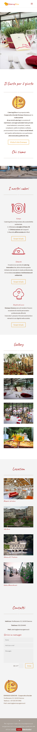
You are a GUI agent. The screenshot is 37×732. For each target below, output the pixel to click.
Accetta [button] (19, 729)
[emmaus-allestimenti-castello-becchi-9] (18, 423)
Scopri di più (18, 238)
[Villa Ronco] (18, 516)
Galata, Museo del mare (10, 585)
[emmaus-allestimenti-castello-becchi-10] (18, 447)
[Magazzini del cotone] (18, 488)
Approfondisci (26, 729)
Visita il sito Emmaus (18, 142)
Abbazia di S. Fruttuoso (10, 557)
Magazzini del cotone (9, 501)
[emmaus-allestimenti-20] (18, 374)
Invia (29, 666)
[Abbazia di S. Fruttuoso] (18, 544)
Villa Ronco (7, 529)
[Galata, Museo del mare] (18, 572)
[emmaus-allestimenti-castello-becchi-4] (18, 399)
